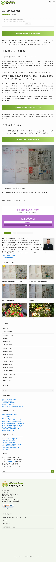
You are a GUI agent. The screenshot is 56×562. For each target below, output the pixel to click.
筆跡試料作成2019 (7, 14)
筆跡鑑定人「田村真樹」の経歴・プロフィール (14, 517)
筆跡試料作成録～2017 (9, 374)
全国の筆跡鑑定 (8, 332)
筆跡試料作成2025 (8, 367)
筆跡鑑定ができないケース (8, 430)
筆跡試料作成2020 (8, 351)
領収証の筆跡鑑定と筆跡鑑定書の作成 (11, 427)
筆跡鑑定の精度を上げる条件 (9, 401)
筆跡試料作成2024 (8, 364)
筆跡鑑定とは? (5, 418)
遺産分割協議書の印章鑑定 (8, 446)
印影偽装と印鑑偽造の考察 (8, 442)
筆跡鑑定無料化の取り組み (8, 403)
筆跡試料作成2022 (8, 358)
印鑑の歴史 (5, 449)
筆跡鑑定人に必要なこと (8, 404)
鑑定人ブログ (7, 380)
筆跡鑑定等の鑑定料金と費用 (9, 399)
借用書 (14, 233)
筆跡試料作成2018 (8, 345)
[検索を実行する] (52, 471)
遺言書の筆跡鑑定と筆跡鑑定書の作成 (11, 420)
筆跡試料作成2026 (8, 371)
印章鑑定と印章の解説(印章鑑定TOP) (11, 439)
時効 (18, 233)
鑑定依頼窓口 (28, 225)
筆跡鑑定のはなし (8, 377)
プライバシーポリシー (8, 524)
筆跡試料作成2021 (8, 354)
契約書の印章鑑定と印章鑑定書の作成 (11, 444)
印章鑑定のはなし (8, 335)
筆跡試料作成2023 (8, 361)
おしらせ (6, 328)
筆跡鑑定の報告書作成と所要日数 (10, 428)
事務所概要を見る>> (8, 257)
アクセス (5, 520)
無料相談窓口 (28, 222)
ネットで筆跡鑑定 (6, 416)
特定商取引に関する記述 (9, 527)
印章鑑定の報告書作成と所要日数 (10, 447)
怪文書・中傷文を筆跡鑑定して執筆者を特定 (13, 423)
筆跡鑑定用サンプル (11, 461)
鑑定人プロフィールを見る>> (10, 256)
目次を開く (28, 23)
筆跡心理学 (7, 341)
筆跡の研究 (7, 338)
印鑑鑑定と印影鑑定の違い (8, 440)
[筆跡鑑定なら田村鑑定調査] (8, 2)
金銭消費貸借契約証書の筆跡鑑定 (14, 19)
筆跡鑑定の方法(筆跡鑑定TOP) (9, 414)
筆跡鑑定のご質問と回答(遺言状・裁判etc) (12, 406)
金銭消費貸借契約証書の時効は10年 (15, 21)
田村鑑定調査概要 (7, 514)
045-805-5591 (28, 219)
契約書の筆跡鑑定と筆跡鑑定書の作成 (11, 422)
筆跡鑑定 (21, 233)
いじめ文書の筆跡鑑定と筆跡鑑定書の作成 (12, 425)
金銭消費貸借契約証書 (28, 233)
